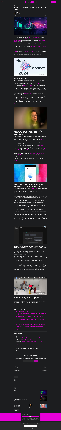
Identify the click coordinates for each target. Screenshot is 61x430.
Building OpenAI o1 (24, 336)
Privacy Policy (37, 419)
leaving (29, 149)
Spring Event (43, 139)
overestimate (34, 45)
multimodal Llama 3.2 (25, 38)
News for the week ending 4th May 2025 (20, 399)
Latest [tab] (18, 388)
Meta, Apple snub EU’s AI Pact (22, 311)
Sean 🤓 (17, 12)
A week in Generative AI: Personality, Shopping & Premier (26, 397)
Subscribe (30, 416)
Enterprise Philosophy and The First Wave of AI (32, 341)
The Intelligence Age (28, 51)
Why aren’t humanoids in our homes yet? (31, 337)
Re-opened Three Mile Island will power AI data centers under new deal (31, 321)
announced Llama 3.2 (27, 85)
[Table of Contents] (1, 215)
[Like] (15, 15)
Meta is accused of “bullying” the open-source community (28, 322)
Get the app (35, 425)
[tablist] (18, 377)
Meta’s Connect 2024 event (35, 37)
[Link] (13, 78)
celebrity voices (27, 93)
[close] (39, 404)
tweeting (41, 145)
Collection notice (36, 423)
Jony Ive (28, 52)
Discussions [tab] (21, 388)
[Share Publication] (50, 2)
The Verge (37, 83)
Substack (26, 428)
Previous (17, 370)
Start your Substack (28, 425)
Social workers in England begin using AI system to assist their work (30, 324)
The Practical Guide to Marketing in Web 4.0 (21, 391)
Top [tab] (15, 388)
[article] (30, 392)
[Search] (48, 2)
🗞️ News (15, 5)
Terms (32, 423)
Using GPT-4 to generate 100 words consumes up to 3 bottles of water (30, 319)
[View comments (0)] (17, 15)
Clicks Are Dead (18, 390)
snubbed (35, 43)
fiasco (40, 137)
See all (16, 410)
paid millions (23, 98)
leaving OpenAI (17, 40)
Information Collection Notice (30, 419)
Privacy (30, 423)
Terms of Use (35, 418)
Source (15, 103)
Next (44, 370)
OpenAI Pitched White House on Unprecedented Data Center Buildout (30, 326)
